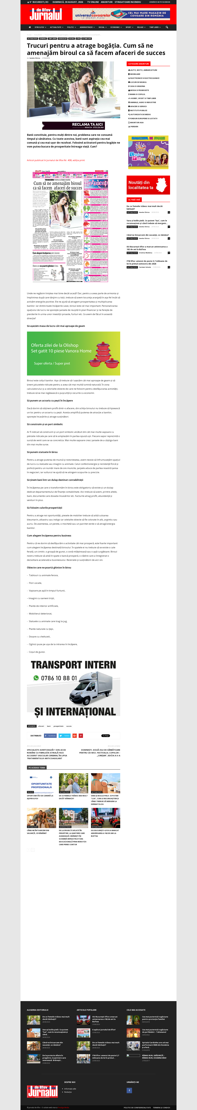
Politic (70, 27)
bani (49, 726)
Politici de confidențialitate (137, 1108)
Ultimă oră (86, 39)
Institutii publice (138, 110)
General (43, 39)
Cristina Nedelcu (145, 253)
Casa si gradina (137, 86)
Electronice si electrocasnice (144, 78)
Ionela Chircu (34, 58)
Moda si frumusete (139, 90)
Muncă (30, 792)
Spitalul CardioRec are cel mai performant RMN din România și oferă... (155, 1045)
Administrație (86, 27)
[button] (167, 27)
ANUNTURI (107, 2)
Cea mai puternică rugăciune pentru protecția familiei (155, 1017)
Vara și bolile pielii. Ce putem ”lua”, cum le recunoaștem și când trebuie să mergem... (147, 222)
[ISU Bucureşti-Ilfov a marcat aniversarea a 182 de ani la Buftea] (105, 818)
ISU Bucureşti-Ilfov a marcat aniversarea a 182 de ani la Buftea (105, 833)
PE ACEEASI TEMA (37, 767)
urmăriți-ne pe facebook (159, 2)
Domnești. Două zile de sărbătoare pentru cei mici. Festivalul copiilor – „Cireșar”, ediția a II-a (99, 752)
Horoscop (62, 39)
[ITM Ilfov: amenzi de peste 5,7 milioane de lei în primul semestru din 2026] (83, 1058)
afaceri (41, 726)
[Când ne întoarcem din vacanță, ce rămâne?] (41, 818)
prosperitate (58, 726)
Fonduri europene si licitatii (143, 118)
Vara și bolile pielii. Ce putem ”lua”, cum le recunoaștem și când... (55, 1032)
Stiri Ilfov (39, 27)
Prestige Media (63, 1107)
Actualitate (55, 27)
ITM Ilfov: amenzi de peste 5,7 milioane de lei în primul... (105, 1056)
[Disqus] (73, 891)
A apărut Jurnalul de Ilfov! (104, 1029)
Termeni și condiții (161, 1108)
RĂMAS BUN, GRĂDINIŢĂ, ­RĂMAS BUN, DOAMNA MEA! (154, 1056)
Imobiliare (135, 74)
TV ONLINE (93, 2)
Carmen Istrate (145, 267)
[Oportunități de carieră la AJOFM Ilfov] (41, 783)
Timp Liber (154, 27)
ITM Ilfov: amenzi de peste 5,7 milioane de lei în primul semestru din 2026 (147, 262)
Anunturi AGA (137, 122)
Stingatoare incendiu (128, 2)
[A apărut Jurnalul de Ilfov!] (83, 1033)
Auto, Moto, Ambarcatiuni (143, 70)
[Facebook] (129, 1090)
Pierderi (134, 126)
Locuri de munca (138, 82)
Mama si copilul (137, 94)
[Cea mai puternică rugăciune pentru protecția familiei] (133, 1020)
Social (102, 27)
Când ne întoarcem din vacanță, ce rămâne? (148, 235)
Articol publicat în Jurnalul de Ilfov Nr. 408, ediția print (56, 160)
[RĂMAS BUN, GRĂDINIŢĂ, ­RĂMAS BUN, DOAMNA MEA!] (133, 1059)
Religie (140, 27)
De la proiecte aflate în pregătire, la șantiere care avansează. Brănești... (54, 1057)
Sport (128, 27)
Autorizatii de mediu (140, 114)
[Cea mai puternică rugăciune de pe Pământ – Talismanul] (133, 1033)
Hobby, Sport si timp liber (143, 98)
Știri (78, 39)
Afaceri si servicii (138, 106)
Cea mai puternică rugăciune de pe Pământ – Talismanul (155, 1030)
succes (69, 726)
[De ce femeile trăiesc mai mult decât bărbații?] (73, 783)
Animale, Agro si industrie (143, 102)
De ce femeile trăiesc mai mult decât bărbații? (56, 1017)
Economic (115, 27)
